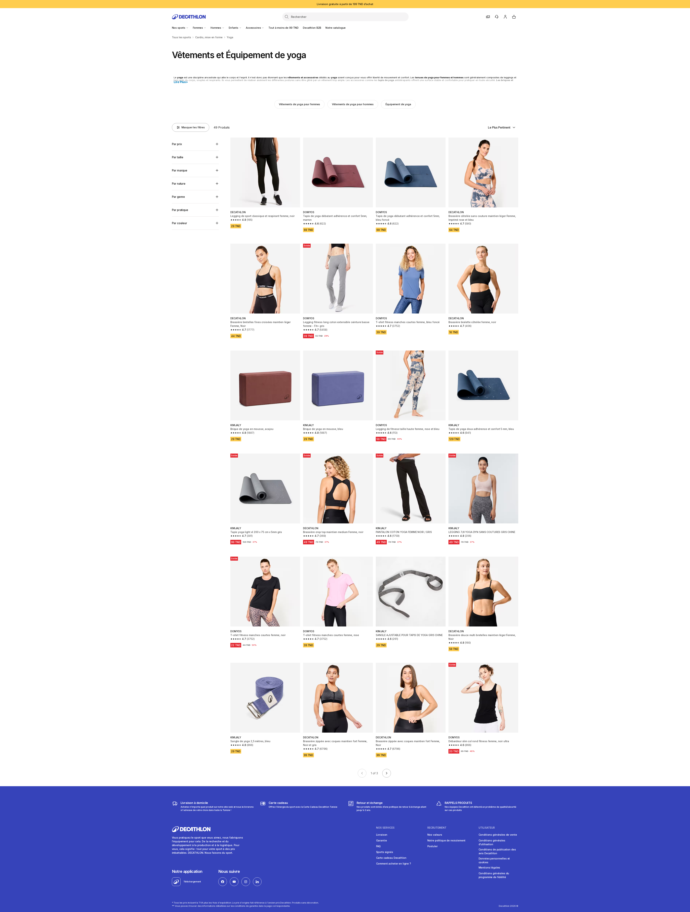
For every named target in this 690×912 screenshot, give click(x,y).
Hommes (216, 27)
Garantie (381, 840)
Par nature (178, 183)
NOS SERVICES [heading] (385, 827)
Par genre (178, 197)
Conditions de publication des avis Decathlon (497, 851)
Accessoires (254, 27)
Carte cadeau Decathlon (391, 857)
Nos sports (179, 27)
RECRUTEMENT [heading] (436, 827)
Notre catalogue (335, 27)
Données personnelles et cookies (494, 860)
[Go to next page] (386, 773)
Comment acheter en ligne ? (393, 863)
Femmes (198, 27)
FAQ (378, 846)
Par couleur (179, 223)
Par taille (177, 157)
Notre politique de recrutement (446, 840)
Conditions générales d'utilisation (492, 842)
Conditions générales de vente (498, 834)
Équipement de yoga (398, 104)
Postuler (432, 846)
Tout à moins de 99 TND (283, 27)
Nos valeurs (434, 834)
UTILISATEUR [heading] (487, 827)
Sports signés (384, 852)
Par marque (179, 170)
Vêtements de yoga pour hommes (353, 104)
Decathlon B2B (312, 27)
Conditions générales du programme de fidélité (494, 875)
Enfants (234, 27)
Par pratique (180, 210)
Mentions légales (489, 867)
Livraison (381, 834)
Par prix (177, 144)
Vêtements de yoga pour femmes (299, 104)
